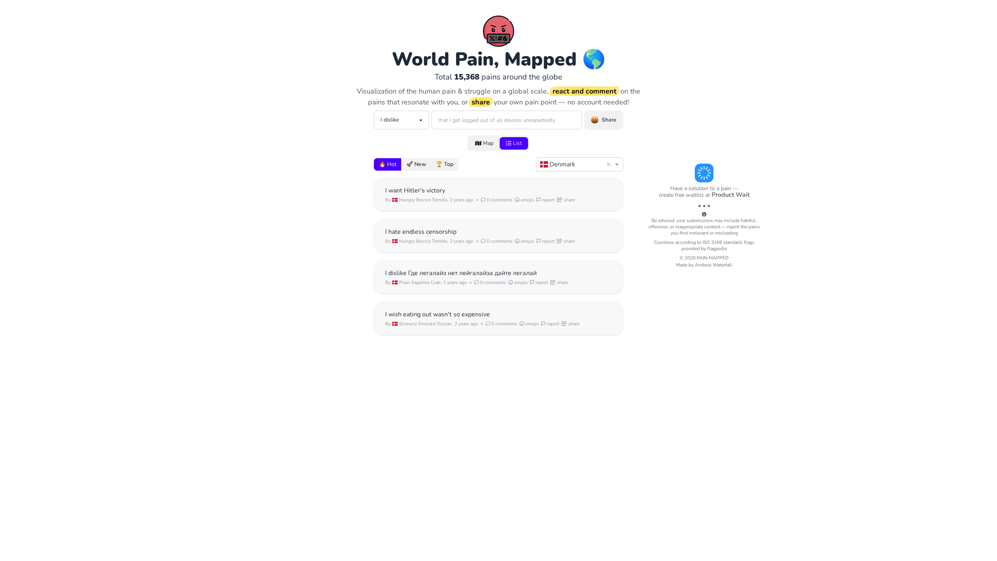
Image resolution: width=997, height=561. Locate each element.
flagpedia (717, 248)
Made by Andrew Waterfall (704, 265)
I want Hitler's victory (415, 190)
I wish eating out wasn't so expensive (437, 314)
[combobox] (571, 164)
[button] (609, 164)
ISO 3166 (712, 242)
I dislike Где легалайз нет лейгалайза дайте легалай (461, 273)
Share (609, 119)
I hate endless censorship (420, 232)
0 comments (499, 200)
